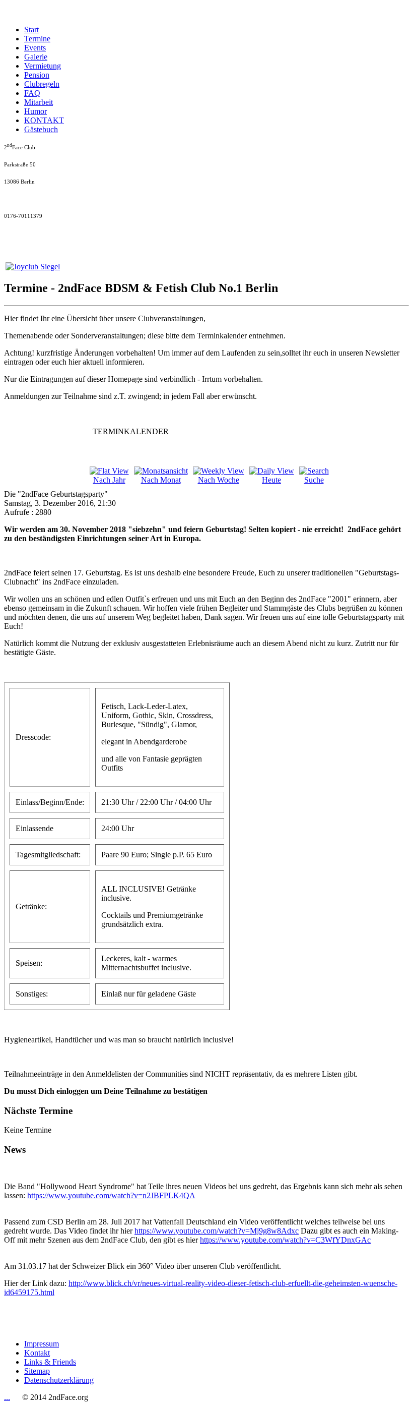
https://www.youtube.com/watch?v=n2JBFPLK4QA (111, 1195)
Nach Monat (161, 480)
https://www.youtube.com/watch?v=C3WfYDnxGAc (285, 1240)
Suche (314, 480)
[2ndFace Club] (32, 266)
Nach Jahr (109, 480)
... (7, 1397)
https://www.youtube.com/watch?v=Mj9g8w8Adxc (216, 1230)
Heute (271, 480)
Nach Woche (218, 480)
